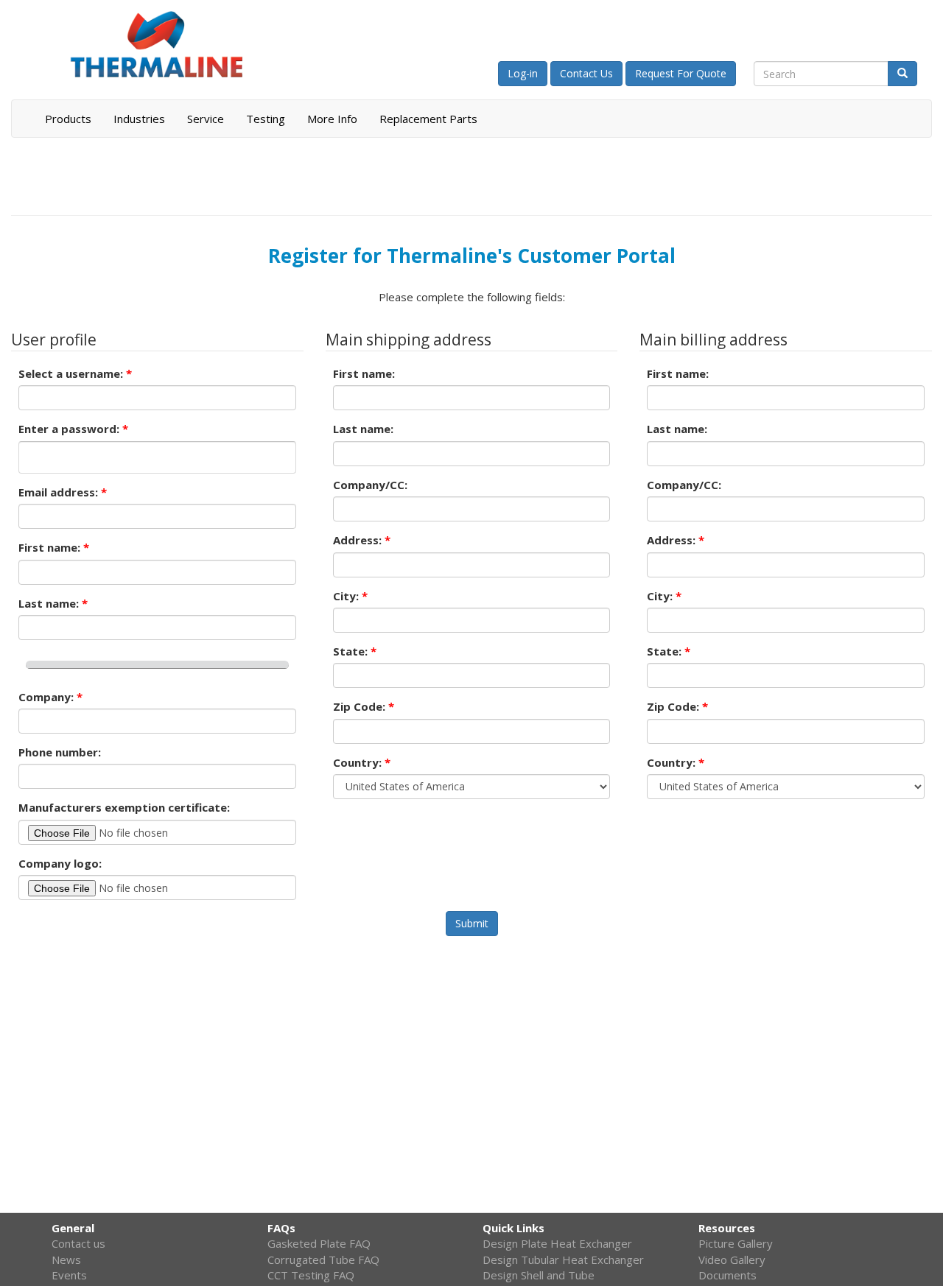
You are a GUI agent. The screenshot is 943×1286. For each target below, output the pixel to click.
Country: (361, 762)
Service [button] (205, 118)
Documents (727, 1275)
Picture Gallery (735, 1243)
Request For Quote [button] (680, 73)
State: (354, 651)
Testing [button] (265, 118)
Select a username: (75, 373)
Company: (50, 696)
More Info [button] (332, 118)
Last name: (53, 603)
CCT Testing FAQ (310, 1275)
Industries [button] (139, 118)
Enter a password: (73, 428)
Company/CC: (370, 484)
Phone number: (59, 752)
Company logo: (60, 863)
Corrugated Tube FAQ (323, 1259)
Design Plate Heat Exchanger (557, 1243)
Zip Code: (363, 706)
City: (350, 595)
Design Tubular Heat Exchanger (563, 1259)
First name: (53, 547)
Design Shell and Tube (539, 1275)
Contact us (78, 1243)
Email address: (62, 492)
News (66, 1259)
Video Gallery (731, 1259)
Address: (361, 540)
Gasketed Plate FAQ (319, 1243)
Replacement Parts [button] (428, 118)
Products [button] (68, 118)
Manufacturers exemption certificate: (124, 807)
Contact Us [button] (586, 73)
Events (69, 1275)
